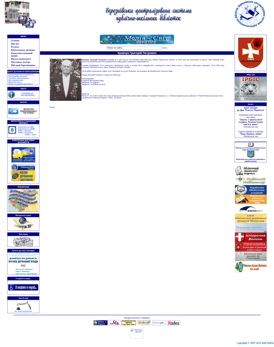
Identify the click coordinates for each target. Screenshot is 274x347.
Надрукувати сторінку (137, 317)
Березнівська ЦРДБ (26, 129)
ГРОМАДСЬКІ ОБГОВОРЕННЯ (27, 94)
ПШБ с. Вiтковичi (25, 133)
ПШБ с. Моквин (24, 131)
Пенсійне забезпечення (18, 78)
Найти (164, 48)
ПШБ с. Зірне (30, 135)
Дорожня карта (15, 82)
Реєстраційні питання (17, 76)
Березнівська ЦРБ (26, 127)
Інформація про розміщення (20, 74)
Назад (52, 107)
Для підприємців (15, 80)
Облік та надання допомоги (20, 84)
